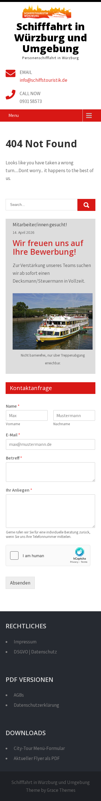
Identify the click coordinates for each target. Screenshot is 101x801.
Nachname (61, 424)
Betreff (14, 458)
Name (13, 406)
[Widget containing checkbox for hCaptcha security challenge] (48, 555)
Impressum (25, 642)
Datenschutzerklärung (36, 705)
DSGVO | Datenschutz (35, 652)
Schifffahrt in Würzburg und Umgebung (50, 37)
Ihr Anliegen (19, 490)
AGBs (19, 695)
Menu (13, 115)
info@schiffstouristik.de (43, 80)
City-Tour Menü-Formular (39, 748)
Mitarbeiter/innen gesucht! (40, 225)
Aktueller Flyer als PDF (37, 758)
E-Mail (13, 435)
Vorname (13, 424)
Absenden (20, 583)
